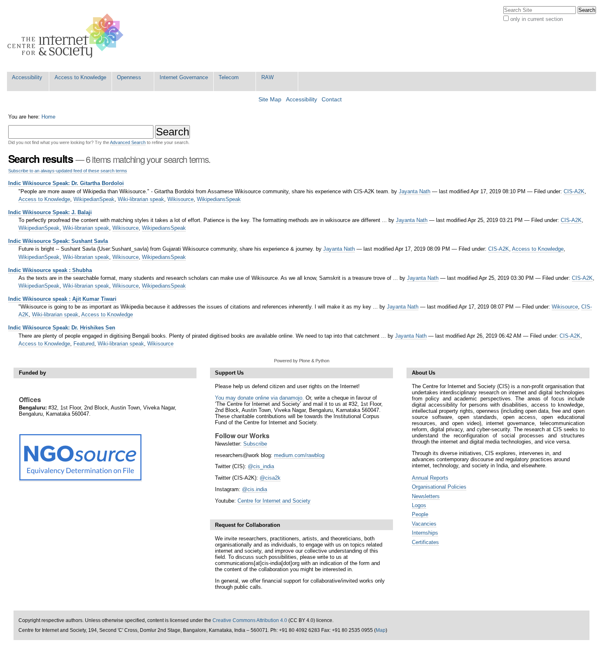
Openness (129, 77)
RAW (267, 77)
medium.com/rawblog (299, 455)
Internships (425, 533)
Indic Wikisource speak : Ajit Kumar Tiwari (62, 299)
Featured (83, 344)
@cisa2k (270, 478)
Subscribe (255, 444)
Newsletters (426, 496)
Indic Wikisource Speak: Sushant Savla (58, 241)
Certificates (425, 542)
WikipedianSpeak (93, 199)
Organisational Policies (439, 487)
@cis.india (254, 489)
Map (381, 630)
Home (48, 117)
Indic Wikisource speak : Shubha (50, 270)
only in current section (536, 19)
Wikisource (180, 199)
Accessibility (27, 77)
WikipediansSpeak (219, 199)
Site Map (269, 99)
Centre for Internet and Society (274, 501)
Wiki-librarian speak (141, 199)
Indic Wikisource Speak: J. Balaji (50, 212)
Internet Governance (184, 77)
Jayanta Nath (414, 191)
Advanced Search (128, 142)
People (420, 514)
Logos (419, 505)
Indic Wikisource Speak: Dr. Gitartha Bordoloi (66, 183)
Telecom (229, 77)
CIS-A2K (574, 191)
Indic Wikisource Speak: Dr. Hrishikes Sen (61, 328)
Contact (332, 99)
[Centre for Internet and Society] (67, 36)
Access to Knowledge (80, 77)
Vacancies (424, 524)
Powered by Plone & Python (301, 360)
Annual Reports (430, 478)
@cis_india (261, 466)
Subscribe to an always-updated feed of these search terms (67, 170)
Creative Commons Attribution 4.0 (249, 620)
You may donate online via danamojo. (259, 398)
